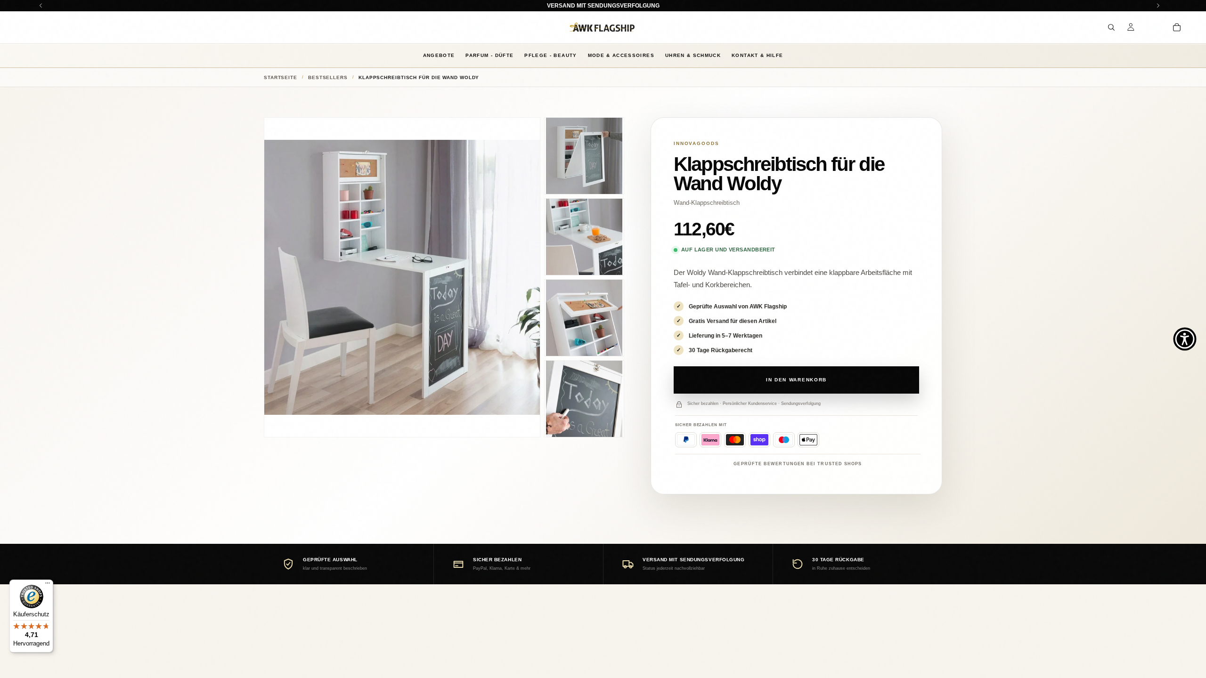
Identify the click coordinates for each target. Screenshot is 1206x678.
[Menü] (47, 585)
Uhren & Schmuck (693, 55)
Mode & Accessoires (621, 55)
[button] (1185, 339)
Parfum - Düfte (489, 55)
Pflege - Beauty (550, 55)
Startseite (280, 77)
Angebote (439, 55)
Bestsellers (328, 77)
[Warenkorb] (1176, 27)
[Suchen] (1111, 27)
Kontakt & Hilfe (757, 55)
